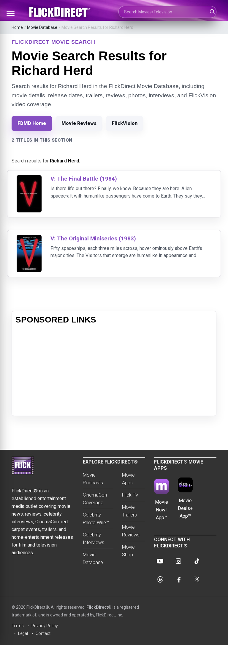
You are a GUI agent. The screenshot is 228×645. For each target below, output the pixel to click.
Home (17, 27)
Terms (18, 625)
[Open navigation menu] (10, 13)
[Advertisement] (114, 370)
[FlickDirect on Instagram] (178, 561)
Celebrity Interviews (93, 538)
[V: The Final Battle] (29, 179)
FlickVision (124, 123)
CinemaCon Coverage (95, 498)
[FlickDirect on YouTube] (160, 561)
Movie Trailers (129, 511)
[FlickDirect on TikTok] (197, 561)
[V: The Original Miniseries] (29, 239)
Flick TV (130, 495)
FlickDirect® (99, 607)
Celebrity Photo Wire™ (96, 518)
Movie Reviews (78, 123)
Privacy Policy (44, 625)
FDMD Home (32, 123)
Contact (43, 633)
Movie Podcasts (93, 479)
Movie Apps (128, 479)
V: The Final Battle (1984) (83, 178)
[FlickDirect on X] (197, 579)
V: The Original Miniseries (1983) (93, 238)
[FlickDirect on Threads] (160, 579)
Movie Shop (128, 551)
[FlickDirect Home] (61, 12)
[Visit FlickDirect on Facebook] (178, 579)
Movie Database (42, 27)
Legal (23, 633)
